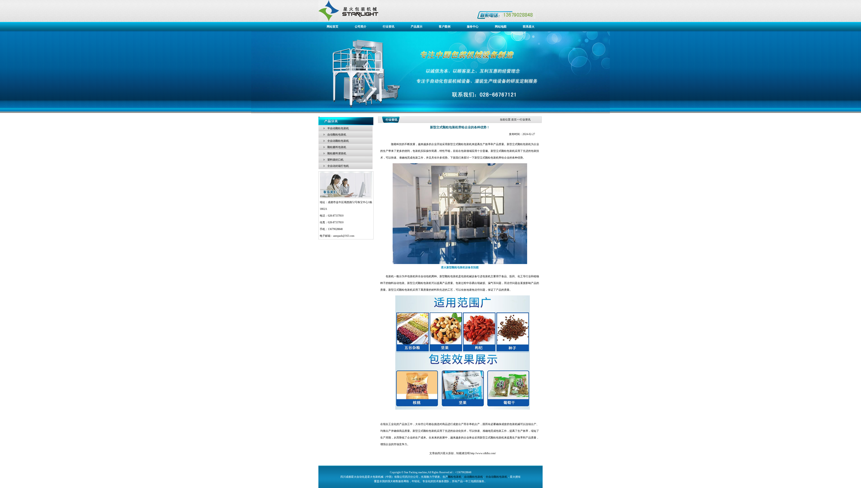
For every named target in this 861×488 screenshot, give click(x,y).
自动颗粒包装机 (336, 134)
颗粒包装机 (524, 144)
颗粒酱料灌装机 (336, 153)
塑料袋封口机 (335, 159)
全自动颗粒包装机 (338, 140)
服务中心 (472, 26)
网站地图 (501, 26)
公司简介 (360, 26)
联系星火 (529, 26)
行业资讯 (388, 26)
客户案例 (444, 26)
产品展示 (416, 26)
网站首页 (332, 26)
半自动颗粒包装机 (338, 128)
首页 (514, 119)
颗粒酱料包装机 (336, 147)
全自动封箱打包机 (338, 166)
